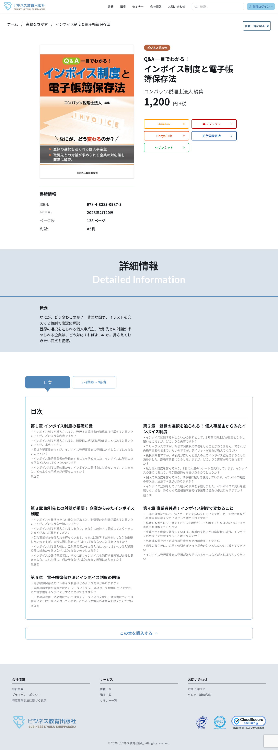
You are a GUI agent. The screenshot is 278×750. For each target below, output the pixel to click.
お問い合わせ (176, 6)
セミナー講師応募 (199, 695)
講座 (123, 6)
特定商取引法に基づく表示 (29, 700)
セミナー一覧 (108, 700)
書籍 (111, 6)
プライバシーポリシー (26, 695)
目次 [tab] (48, 382)
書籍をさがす (37, 24)
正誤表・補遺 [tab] (94, 382)
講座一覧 (105, 695)
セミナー (138, 6)
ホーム (12, 24)
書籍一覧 (105, 689)
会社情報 (156, 6)
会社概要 (17, 689)
